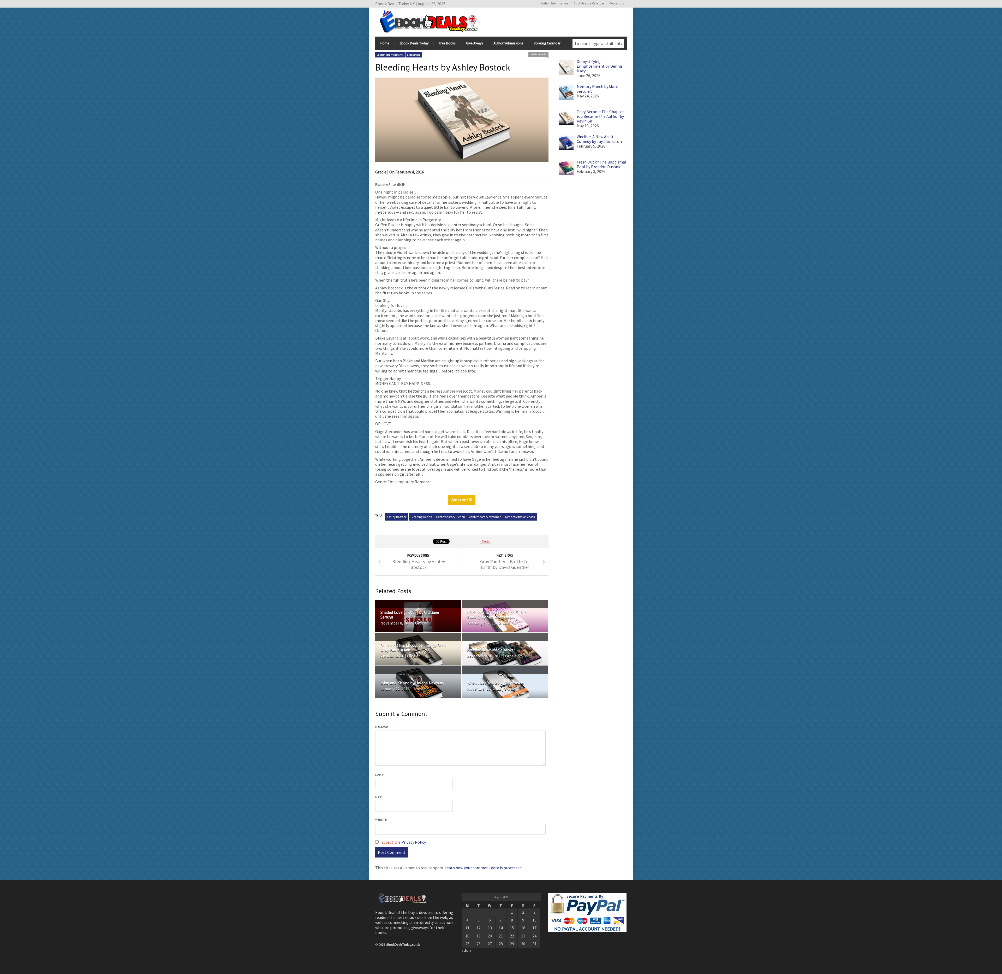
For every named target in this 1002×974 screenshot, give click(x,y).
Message (382, 726)
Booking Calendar (547, 43)
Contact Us (616, 3)
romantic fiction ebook (520, 517)
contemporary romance (485, 517)
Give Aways (474, 43)
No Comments (538, 54)
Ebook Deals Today (414, 43)
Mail (379, 797)
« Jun (466, 950)
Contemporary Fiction (450, 517)
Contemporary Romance (390, 54)
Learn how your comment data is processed (483, 867)
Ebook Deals (413, 54)
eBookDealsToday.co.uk (403, 944)
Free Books (447, 43)
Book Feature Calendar (589, 3)
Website (381, 819)
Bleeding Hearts (421, 517)
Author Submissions (554, 3)
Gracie (380, 171)
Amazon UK (461, 499)
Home (384, 43)
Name (379, 775)
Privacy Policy (413, 842)
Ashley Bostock (397, 517)
